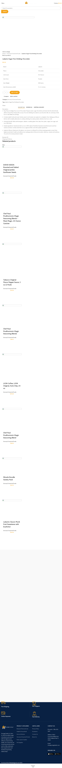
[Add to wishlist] (5, 181)
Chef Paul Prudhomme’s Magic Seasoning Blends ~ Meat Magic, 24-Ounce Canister (12, 218)
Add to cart (14, 92)
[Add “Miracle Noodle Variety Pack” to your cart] (5, 493)
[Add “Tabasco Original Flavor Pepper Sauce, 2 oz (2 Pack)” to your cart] (5, 298)
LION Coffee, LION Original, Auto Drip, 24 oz (11, 385)
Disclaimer (34, 731)
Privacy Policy (35, 728)
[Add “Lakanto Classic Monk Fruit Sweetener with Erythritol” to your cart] (5, 540)
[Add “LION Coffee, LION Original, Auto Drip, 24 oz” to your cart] (5, 401)
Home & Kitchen (21, 734)
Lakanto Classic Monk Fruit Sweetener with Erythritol (11, 524)
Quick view (5, 189)
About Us (34, 737)
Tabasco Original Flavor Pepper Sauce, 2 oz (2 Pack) (12, 282)
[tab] (21, 107)
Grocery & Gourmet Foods (13, 53)
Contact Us (35, 734)
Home (4, 53)
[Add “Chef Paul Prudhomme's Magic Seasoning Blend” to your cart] (5, 451)
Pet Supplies (20, 742)
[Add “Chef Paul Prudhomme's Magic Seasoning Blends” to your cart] (5, 347)
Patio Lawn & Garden (22, 739)
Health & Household (22, 731)
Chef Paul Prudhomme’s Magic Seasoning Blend (11, 435)
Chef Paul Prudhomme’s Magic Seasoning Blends (11, 331)
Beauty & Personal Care (22, 728)
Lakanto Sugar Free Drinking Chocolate (14, 102)
